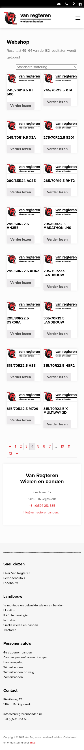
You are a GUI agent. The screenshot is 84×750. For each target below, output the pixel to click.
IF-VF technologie (15, 615)
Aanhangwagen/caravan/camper (25, 657)
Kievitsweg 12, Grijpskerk (74, 4)
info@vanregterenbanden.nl (59, 4)
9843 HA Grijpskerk (17, 704)
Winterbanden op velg (18, 672)
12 (10, 453)
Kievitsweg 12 (12, 699)
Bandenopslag (13, 662)
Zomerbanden (13, 677)
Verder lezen (20, 105)
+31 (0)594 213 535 (66, 4)
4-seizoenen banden (17, 652)
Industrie (9, 620)
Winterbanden (13, 667)
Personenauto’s (14, 578)
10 (62, 446)
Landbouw (10, 583)
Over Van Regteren (16, 573)
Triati (33, 742)
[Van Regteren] (27, 18)
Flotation (9, 610)
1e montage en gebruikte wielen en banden (33, 605)
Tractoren (10, 630)
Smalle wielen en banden (20, 625)
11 (69, 446)
